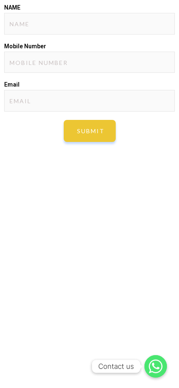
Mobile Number (25, 46)
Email (12, 84)
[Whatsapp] (155, 366)
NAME (12, 7)
